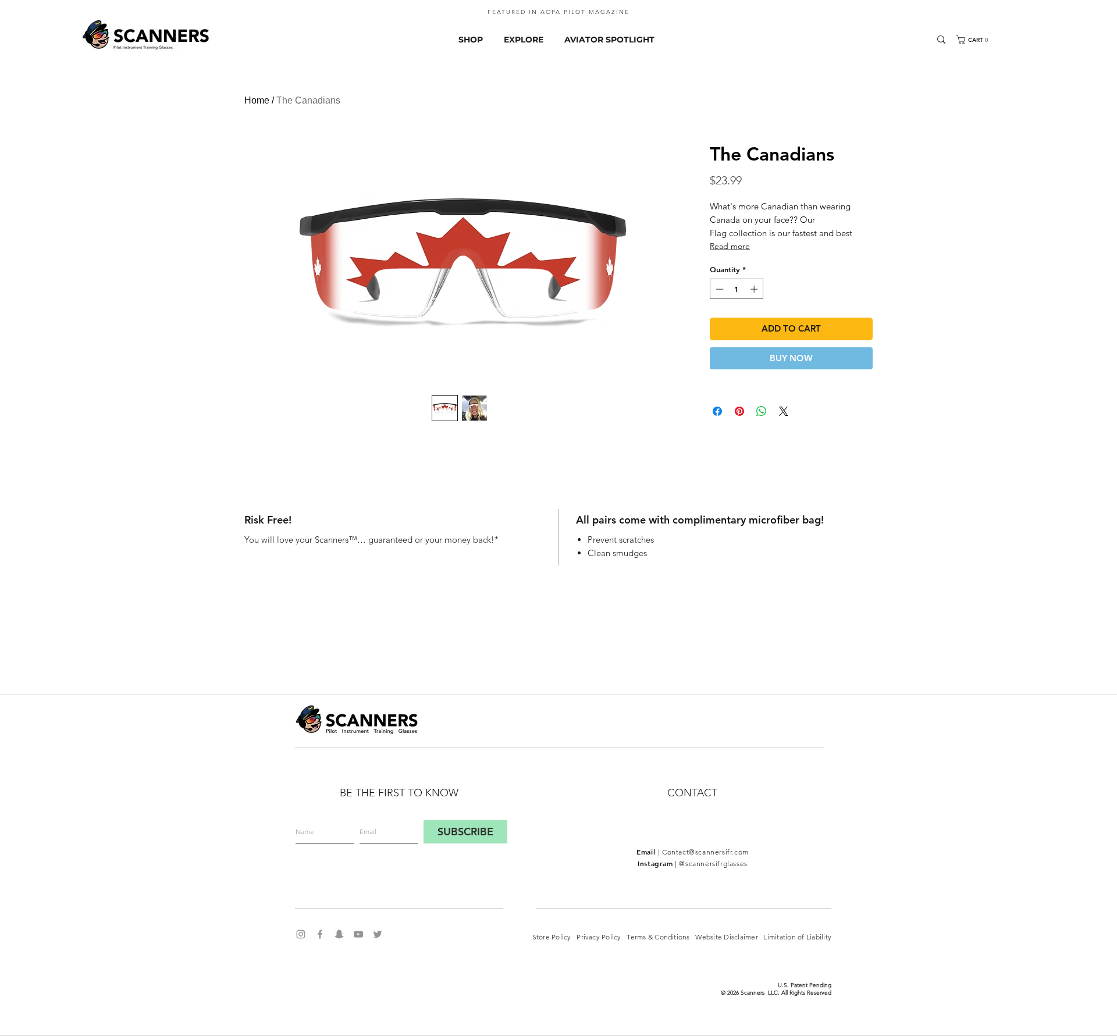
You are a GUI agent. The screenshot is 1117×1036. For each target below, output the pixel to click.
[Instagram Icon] (301, 934)
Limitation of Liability (796, 936)
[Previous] (26, 14)
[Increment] (755, 289)
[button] (981, 39)
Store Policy (552, 936)
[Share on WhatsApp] (762, 411)
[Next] (1090, 14)
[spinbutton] (736, 289)
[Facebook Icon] (320, 934)
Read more (730, 246)
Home (256, 100)
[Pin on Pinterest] (739, 411)
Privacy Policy (602, 936)
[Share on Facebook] (717, 411)
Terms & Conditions (661, 936)
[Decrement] (718, 289)
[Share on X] (784, 411)
